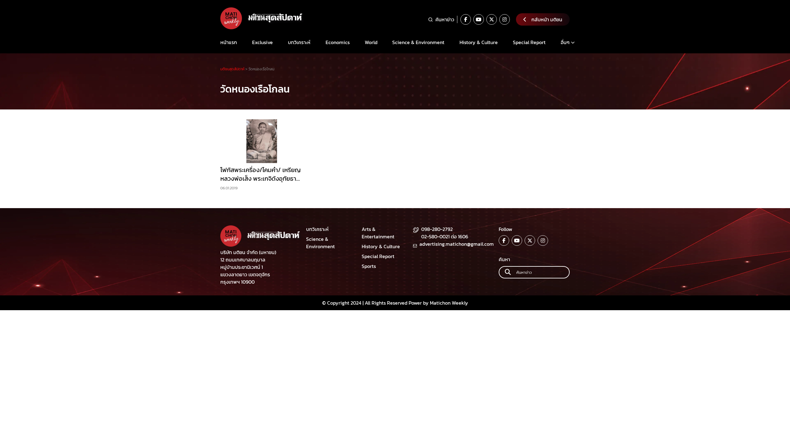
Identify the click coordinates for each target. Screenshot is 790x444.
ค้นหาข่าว (444, 19)
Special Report (529, 42)
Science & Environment (418, 42)
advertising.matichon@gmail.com (456, 244)
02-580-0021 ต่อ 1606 (444, 236)
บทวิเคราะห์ (299, 42)
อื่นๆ (565, 42)
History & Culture (478, 42)
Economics (338, 42)
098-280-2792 (437, 229)
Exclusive (262, 42)
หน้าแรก (228, 42)
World (371, 42)
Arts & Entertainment (378, 232)
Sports (369, 266)
